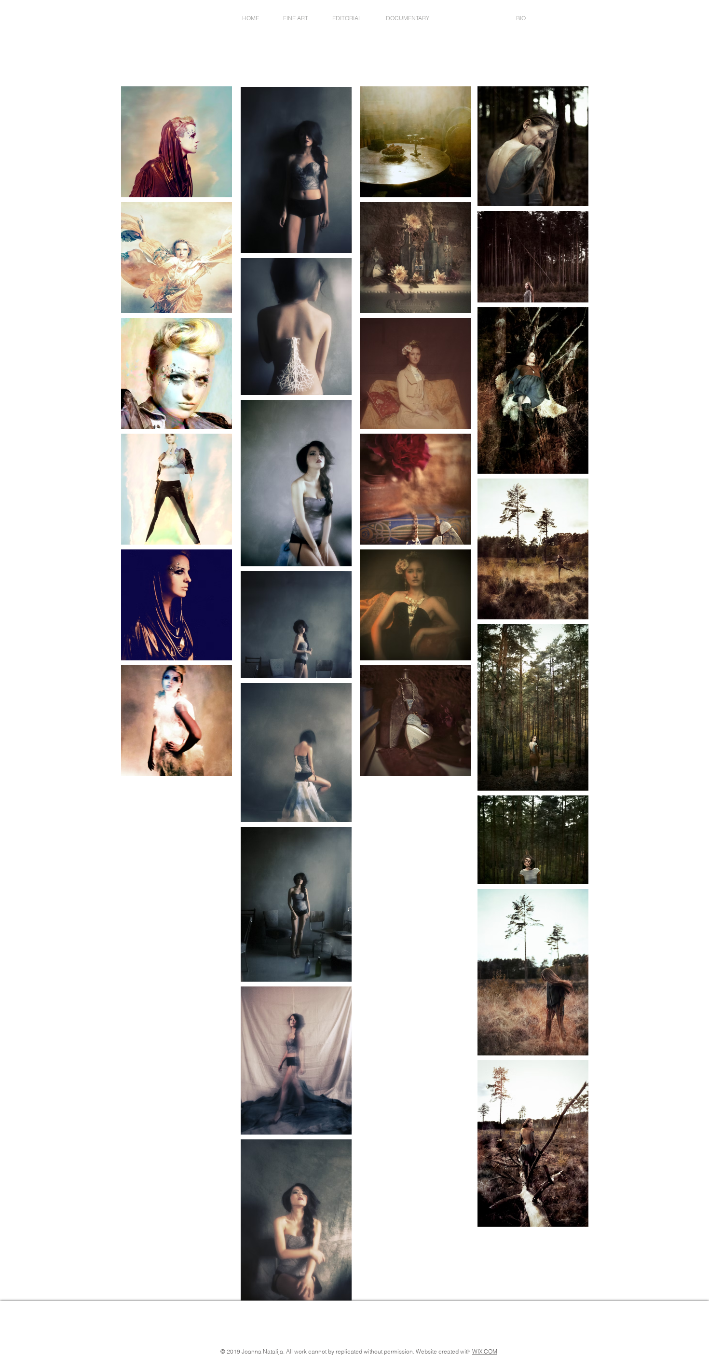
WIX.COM (484, 1351)
